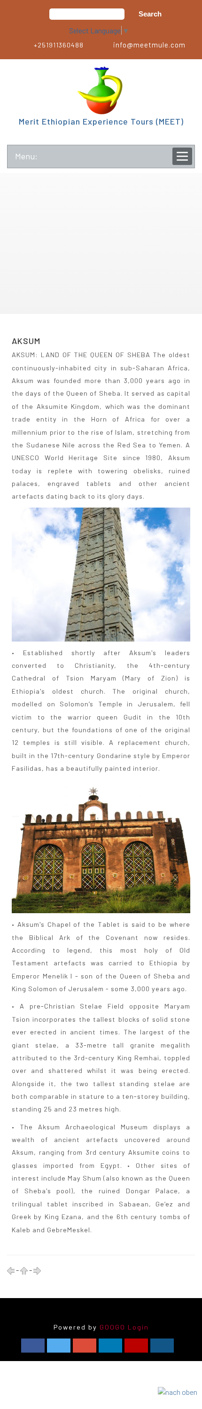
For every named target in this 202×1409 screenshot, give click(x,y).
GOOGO (112, 1327)
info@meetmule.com (149, 44)
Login (138, 1327)
